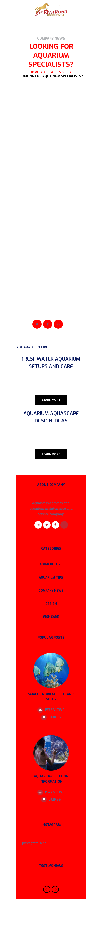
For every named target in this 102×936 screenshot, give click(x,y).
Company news (51, 38)
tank (50, 310)
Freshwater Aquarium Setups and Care (51, 363)
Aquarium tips (51, 578)
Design (51, 604)
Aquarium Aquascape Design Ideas (51, 417)
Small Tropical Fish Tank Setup (51, 697)
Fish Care (51, 617)
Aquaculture (51, 564)
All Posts (52, 72)
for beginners (35, 310)
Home (34, 72)
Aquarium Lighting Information (51, 779)
